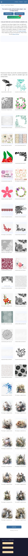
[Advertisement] (14, 57)
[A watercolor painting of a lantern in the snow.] (21, 460)
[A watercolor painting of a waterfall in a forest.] (7, 513)
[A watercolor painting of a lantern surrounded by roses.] (7, 477)
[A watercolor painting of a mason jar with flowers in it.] (7, 442)
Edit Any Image (9, 13)
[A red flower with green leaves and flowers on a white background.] (7, 299)
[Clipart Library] (1, 2)
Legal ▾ (25, 1)
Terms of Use (8, 543)
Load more (14, 526)
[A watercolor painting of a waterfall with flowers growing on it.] (21, 513)
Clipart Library (5, 540)
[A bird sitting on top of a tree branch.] (7, 424)
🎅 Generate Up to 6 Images (14, 17)
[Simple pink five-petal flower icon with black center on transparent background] (7, 192)
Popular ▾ (21, 1)
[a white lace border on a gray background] (7, 318)
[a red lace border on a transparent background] (7, 228)
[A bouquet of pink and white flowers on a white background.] (7, 460)
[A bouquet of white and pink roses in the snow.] (21, 442)
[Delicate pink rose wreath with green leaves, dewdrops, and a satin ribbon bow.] (21, 103)
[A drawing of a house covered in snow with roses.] (21, 477)
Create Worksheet (19, 13)
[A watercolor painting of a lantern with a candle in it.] (7, 495)
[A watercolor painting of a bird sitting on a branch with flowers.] (7, 406)
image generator (22, 31)
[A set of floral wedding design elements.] (21, 174)
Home (2, 5)
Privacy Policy (8, 547)
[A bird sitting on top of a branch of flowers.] (21, 406)
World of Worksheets (7, 552)
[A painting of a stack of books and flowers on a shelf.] (21, 388)
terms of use (16, 34)
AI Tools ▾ (16, 1)
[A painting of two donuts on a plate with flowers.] (21, 424)
